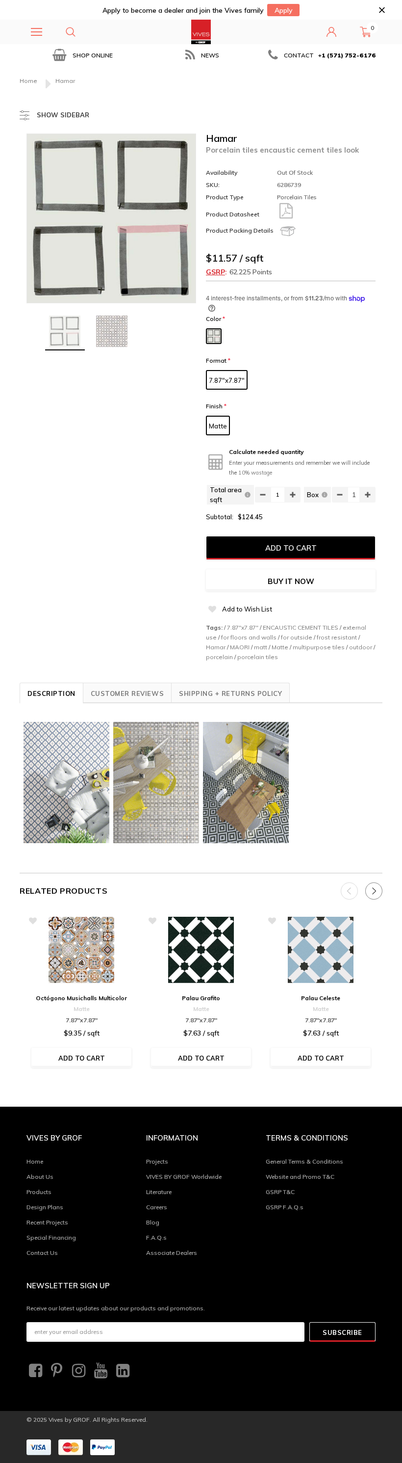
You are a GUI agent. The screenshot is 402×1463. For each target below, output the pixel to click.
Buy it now (291, 581)
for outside (296, 637)
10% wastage (255, 472)
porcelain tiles (257, 657)
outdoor (360, 647)
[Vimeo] (121, 1370)
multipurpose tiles (319, 647)
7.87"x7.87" (227, 380)
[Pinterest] (56, 1370)
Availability (221, 172)
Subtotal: (219, 517)
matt (260, 647)
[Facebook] (34, 1370)
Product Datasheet (232, 214)
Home (28, 80)
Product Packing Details (240, 230)
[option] (81, 55)
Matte (218, 426)
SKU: (213, 184)
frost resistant (337, 637)
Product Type (225, 197)
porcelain (219, 657)
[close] (381, 10)
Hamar (216, 647)
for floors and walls (248, 637)
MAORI (240, 647)
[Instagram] (77, 1370)
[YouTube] (99, 1370)
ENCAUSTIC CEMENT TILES (300, 627)
